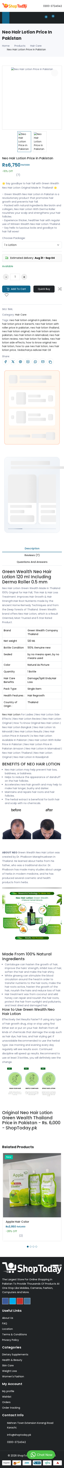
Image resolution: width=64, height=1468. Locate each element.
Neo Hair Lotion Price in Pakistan (27, 158)
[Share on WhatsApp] (35, 361)
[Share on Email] (43, 361)
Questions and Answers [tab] (32, 562)
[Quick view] (36, 1188)
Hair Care (36, 46)
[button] (27, 1246)
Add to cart (18, 289)
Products (19, 46)
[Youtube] (20, 1301)
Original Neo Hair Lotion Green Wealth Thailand (27, 1115)
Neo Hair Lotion (11, 714)
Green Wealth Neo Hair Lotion (27, 574)
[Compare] (60, 289)
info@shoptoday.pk (19, 1435)
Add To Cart (19, 1188)
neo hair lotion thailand (44, 327)
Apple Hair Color (17, 1222)
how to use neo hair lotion (32, 346)
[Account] (38, 17)
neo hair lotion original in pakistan (30, 320)
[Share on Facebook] (5, 361)
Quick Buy (44, 289)
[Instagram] (27, 1301)
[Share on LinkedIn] (28, 361)
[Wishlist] (6, 295)
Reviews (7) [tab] (32, 555)
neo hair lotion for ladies (34, 339)
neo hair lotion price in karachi (29, 322)
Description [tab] (32, 548)
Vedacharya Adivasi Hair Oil (34, 350)
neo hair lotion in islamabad (31, 335)
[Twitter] (12, 1301)
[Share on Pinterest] (20, 361)
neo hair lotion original (16, 331)
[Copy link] (50, 361)
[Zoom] (54, 72)
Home (6, 46)
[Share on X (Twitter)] (13, 361)
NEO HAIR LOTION (43, 764)
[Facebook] (5, 1301)
